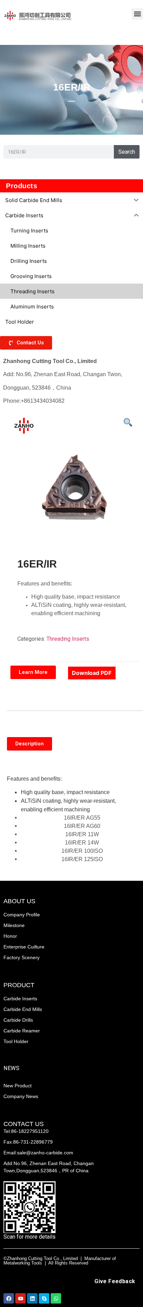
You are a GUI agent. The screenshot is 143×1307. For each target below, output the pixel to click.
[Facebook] (8, 1298)
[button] (137, 14)
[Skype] (44, 1298)
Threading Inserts (68, 639)
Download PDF (91, 672)
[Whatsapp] (56, 1298)
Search (126, 152)
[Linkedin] (32, 1298)
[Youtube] (20, 1298)
